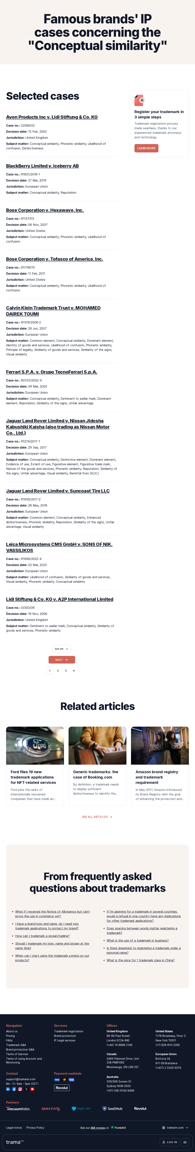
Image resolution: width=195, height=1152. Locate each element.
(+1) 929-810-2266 (168, 1045)
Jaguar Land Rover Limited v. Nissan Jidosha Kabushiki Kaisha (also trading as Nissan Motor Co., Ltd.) (57, 427)
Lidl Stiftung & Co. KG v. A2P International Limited (59, 599)
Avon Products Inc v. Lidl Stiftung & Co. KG (52, 117)
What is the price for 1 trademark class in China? (141, 960)
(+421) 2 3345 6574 (168, 1067)
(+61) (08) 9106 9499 (120, 1090)
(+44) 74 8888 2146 (119, 1045)
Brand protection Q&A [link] (20, 1049)
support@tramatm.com (20, 1079)
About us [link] (12, 1031)
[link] (159, 123)
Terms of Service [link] (17, 1054)
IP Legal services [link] (64, 1040)
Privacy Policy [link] (35, 1127)
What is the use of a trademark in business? (138, 940)
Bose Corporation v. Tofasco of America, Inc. (54, 259)
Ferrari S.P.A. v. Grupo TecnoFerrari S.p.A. (51, 372)
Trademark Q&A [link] (16, 1045)
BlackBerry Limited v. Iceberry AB (42, 166)
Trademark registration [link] (68, 1031)
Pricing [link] (10, 1035)
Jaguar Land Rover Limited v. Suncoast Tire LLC (57, 491)
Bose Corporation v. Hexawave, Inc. (45, 210)
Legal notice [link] (14, 1127)
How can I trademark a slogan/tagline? (42, 936)
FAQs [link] (9, 1040)
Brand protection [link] (65, 1035)
